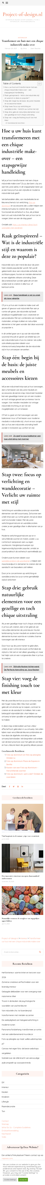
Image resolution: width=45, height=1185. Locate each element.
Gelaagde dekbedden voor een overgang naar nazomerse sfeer (21, 993)
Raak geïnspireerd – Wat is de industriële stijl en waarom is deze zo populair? (22, 96)
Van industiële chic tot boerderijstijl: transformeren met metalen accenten (18, 1012)
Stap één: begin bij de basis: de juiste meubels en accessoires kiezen (22, 102)
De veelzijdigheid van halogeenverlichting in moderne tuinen (20, 1022)
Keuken (5, 1092)
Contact (5, 1121)
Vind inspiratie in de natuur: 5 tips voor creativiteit (20, 836)
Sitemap (5, 1124)
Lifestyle (5, 1101)
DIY (3, 1082)
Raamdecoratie (8, 1106)
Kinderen (5, 1097)
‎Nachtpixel (6, 1134)
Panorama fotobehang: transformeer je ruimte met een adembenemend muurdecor (21, 1031)
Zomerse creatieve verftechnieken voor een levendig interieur (20, 984)
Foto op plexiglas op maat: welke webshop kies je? (22, 1041)
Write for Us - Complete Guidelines (16, 1127)
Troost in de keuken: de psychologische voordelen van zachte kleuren (18, 1003)
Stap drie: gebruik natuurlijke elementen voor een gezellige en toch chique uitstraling (22, 113)
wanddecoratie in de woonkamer (16, 561)
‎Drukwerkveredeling (10, 1130)
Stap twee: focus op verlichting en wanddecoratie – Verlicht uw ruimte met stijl (22, 107)
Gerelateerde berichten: (16, 123)
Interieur (22, 38)
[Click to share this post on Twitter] (13, 786)
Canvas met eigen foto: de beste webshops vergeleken (20, 1050)
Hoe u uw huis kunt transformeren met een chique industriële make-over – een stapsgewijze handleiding (20, 90)
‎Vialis (4, 1137)
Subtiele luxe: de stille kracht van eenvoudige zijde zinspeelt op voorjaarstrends (20, 1060)
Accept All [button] (23, 1180)
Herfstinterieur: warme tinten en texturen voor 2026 (21, 974)
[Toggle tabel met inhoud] (38, 84)
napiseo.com (7, 1158)
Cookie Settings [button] (10, 1180)
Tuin (3, 1111)
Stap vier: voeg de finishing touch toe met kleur (21, 119)
